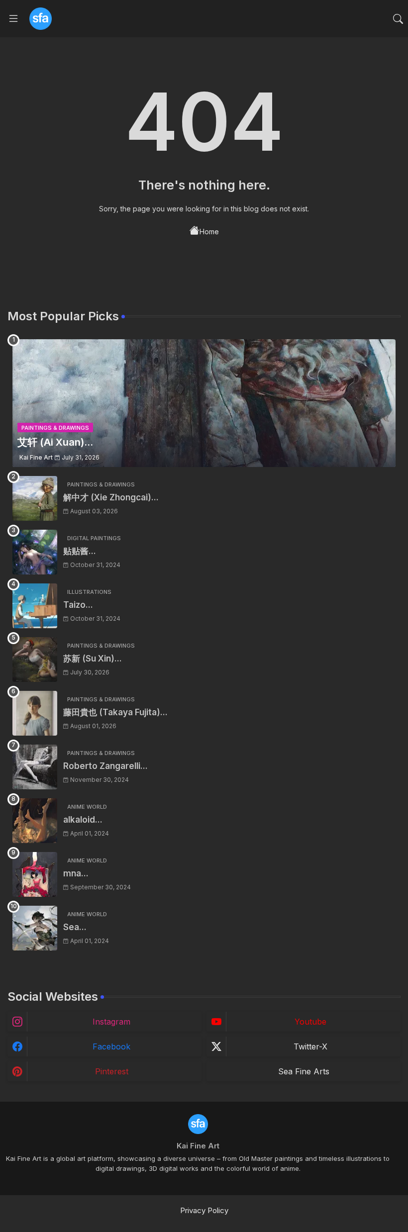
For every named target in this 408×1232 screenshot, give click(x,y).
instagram (111, 1022)
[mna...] (34, 874)
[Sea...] (34, 928)
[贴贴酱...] (34, 552)
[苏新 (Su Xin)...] (34, 659)
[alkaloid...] (34, 820)
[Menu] (13, 19)
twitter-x (310, 1046)
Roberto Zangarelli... (105, 766)
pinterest (111, 1071)
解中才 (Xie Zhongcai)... (111, 497)
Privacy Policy (204, 1210)
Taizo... (78, 605)
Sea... (75, 927)
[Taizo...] (34, 605)
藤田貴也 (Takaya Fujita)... (115, 712)
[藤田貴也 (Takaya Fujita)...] (34, 713)
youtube (310, 1022)
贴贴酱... (79, 551)
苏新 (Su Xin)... (92, 658)
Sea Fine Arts (303, 1071)
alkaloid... (82, 820)
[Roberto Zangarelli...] (34, 767)
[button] (398, 19)
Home (209, 231)
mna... (76, 873)
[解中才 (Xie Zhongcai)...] (34, 498)
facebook (111, 1046)
